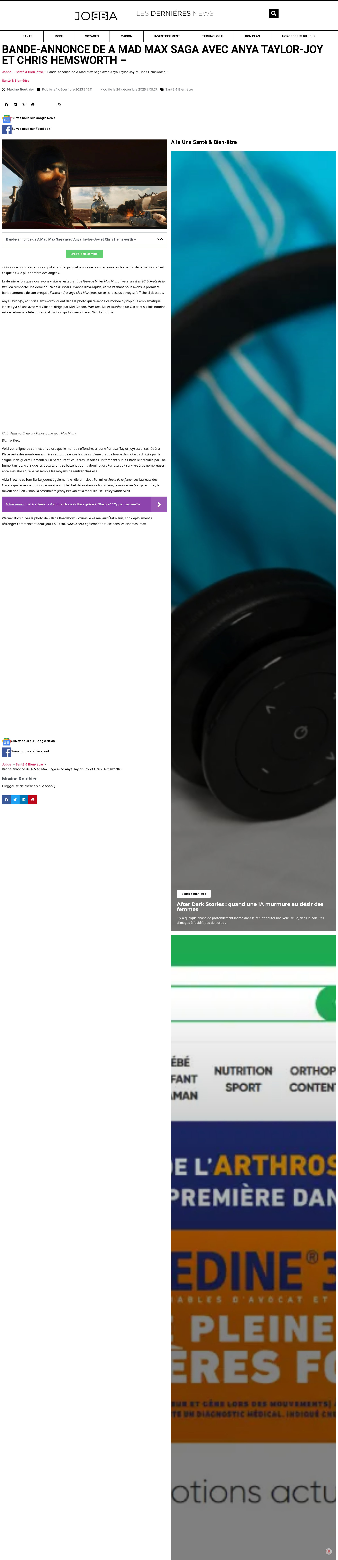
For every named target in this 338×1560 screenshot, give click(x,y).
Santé (27, 36)
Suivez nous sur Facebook (31, 129)
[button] (274, 13)
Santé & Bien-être (15, 80)
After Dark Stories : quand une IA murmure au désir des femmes (250, 906)
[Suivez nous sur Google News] (7, 123)
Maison (126, 36)
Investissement (167, 36)
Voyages (92, 36)
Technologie (212, 36)
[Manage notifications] (329, 1551)
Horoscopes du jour (299, 36)
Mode (59, 36)
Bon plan (252, 36)
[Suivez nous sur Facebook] (7, 133)
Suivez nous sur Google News (33, 118)
